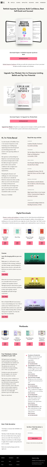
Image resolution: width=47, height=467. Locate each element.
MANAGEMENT (30, 149)
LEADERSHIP (30, 141)
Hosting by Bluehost (35, 462)
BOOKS (37, 2)
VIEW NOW (5, 243)
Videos (2, 464)
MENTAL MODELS (31, 160)
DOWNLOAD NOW (23, 58)
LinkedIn (18, 461)
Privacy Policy (41, 462)
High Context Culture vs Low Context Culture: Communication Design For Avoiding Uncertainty (36, 194)
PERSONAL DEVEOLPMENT (32, 179)
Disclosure (40, 464)
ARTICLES (13, 2)
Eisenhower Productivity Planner (42, 238)
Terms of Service (35, 464)
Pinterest (18, 464)
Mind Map (17, 237)
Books (10, 461)
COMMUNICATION (31, 189)
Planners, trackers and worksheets (11, 217)
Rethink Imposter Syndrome (9, 64)
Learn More (4, 274)
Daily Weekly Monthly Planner (5, 238)
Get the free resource (32, 363)
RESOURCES (31, 2)
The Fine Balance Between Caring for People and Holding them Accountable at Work (36, 154)
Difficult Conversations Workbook (17, 339)
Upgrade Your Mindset (7, 126)
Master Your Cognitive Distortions (42, 339)
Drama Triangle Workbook (29, 237)
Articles (2, 461)
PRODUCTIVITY (30, 200)
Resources (10, 464)
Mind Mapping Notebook (29, 338)
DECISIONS (29, 168)
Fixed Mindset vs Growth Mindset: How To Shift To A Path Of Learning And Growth (36, 183)
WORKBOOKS (43, 2)
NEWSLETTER (24, 2)
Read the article (31, 362)
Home (3, 2)
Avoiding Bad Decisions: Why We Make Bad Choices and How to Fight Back (36, 173)
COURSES (18, 2)
